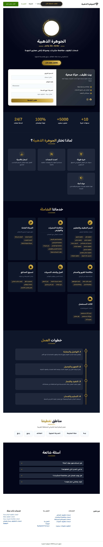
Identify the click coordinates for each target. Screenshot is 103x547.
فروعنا (47, 524)
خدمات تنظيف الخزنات (63, 521)
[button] (36, 4)
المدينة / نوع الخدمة (47, 90)
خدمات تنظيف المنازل (64, 515)
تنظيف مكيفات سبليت (63, 526)
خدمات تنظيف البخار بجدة (10, 514)
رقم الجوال (49, 82)
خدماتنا (39, 4)
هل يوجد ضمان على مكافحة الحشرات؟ (67, 476)
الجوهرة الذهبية (88, 4)
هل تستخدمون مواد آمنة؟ (72, 463)
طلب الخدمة (32, 100)
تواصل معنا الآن (51, 63)
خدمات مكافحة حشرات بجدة (11, 519)
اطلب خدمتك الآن (51, 4)
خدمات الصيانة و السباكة (62, 519)
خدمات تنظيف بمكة (9, 517)
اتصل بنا (23, 4)
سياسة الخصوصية (43, 526)
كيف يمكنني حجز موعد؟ (73, 482)
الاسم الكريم (49, 73)
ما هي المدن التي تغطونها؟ (71, 469)
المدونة (31, 4)
